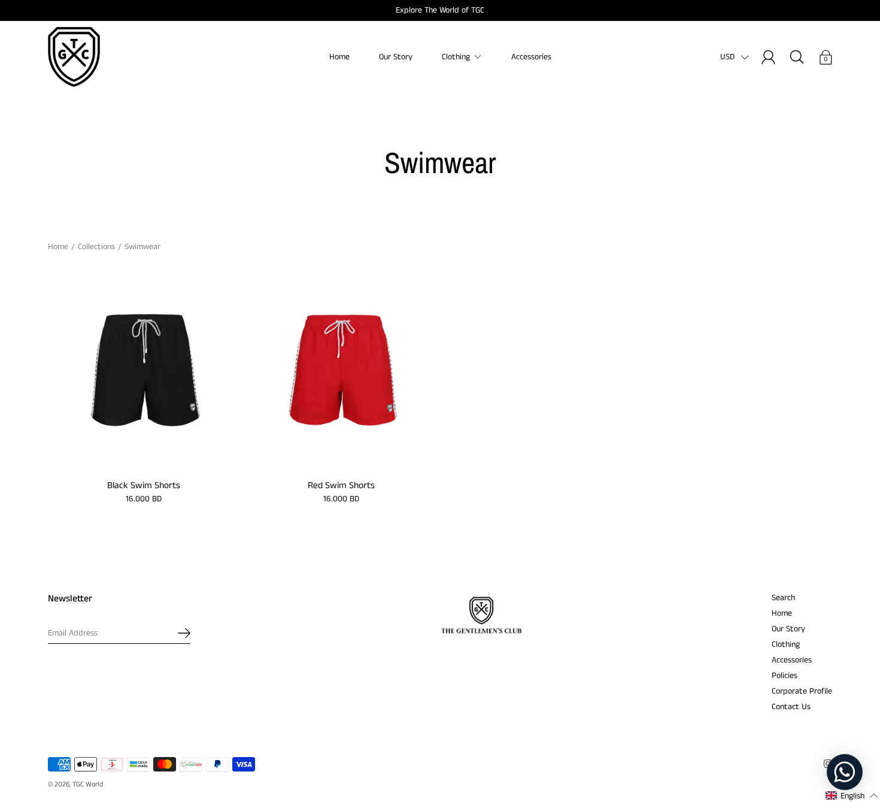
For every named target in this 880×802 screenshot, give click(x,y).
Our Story (395, 57)
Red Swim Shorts (341, 485)
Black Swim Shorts (143, 485)
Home (339, 57)
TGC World (87, 784)
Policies (784, 676)
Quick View (144, 371)
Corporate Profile (802, 691)
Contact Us (791, 707)
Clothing (456, 57)
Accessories (531, 57)
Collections (96, 247)
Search (783, 598)
